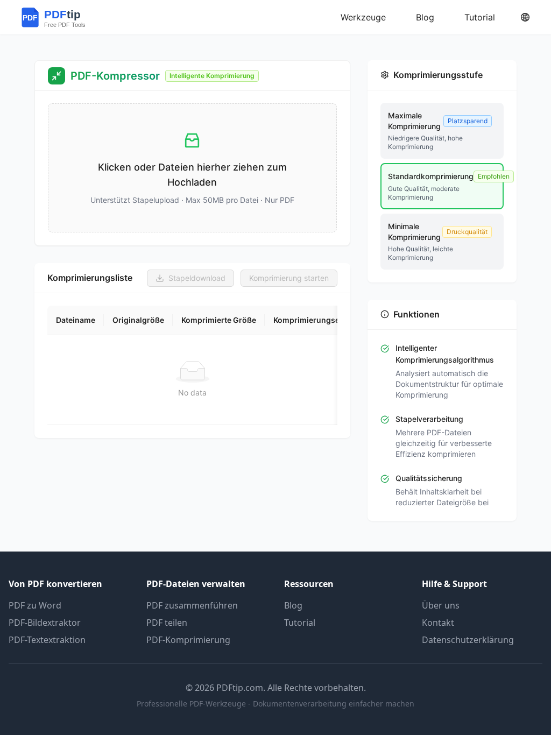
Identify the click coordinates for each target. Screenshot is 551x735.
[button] (192, 168)
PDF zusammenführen (192, 605)
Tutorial (299, 622)
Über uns (441, 605)
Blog (293, 605)
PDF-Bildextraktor (45, 622)
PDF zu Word (35, 605)
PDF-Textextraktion (47, 640)
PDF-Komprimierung (188, 640)
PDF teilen (166, 622)
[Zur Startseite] (63, 17)
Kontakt (438, 622)
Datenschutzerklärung (468, 640)
